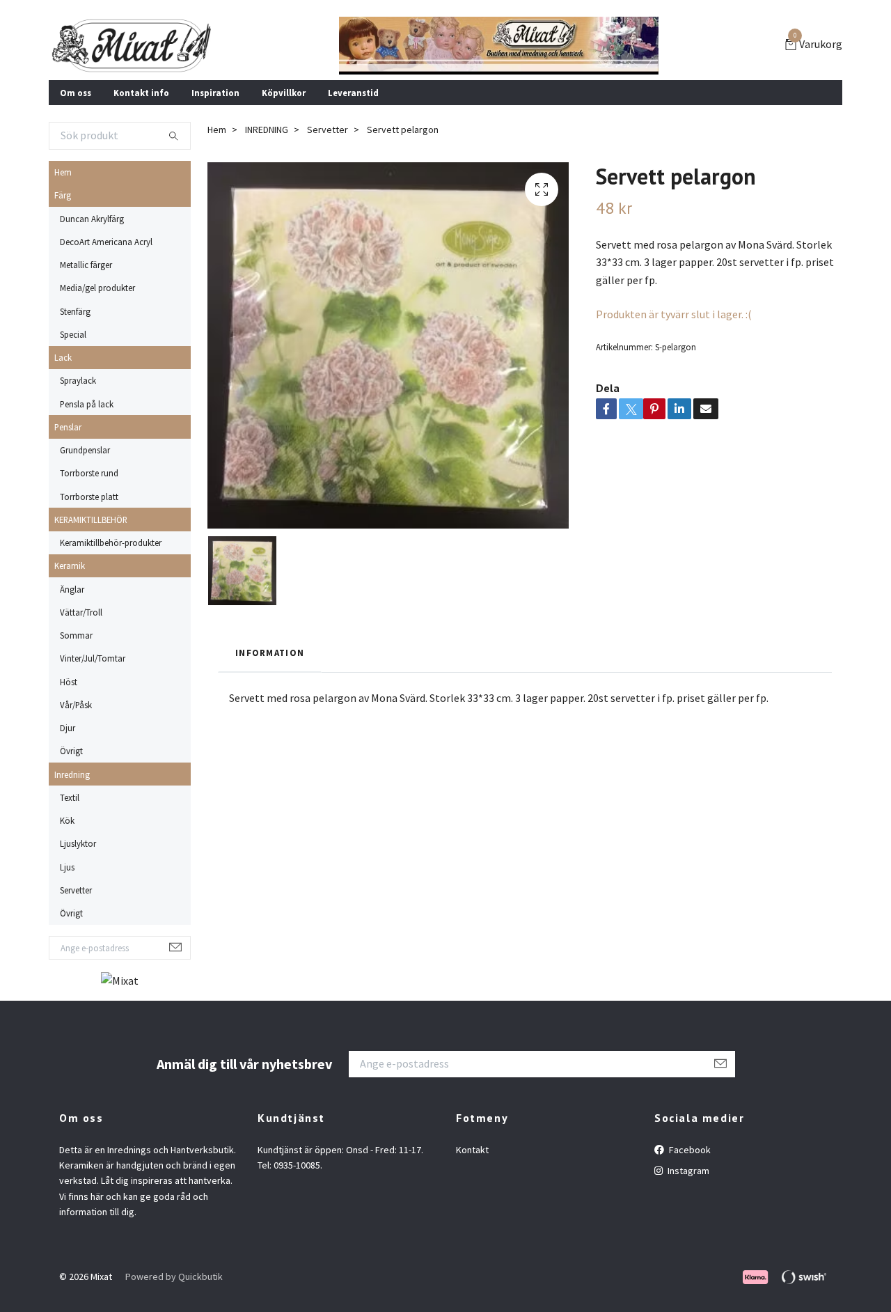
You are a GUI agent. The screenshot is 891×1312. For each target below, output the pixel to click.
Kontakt (472, 1149)
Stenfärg (75, 311)
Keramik (69, 565)
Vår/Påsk (76, 704)
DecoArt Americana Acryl (106, 241)
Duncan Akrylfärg (92, 218)
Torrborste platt (89, 496)
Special (73, 334)
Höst (68, 681)
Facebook (689, 1149)
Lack (63, 357)
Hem (63, 172)
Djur (67, 727)
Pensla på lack (86, 403)
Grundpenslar (85, 449)
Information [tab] (269, 652)
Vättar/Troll (81, 612)
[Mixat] (132, 45)
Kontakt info (141, 92)
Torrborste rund (89, 472)
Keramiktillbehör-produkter (110, 542)
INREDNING (266, 129)
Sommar (76, 635)
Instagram (687, 1170)
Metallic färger (86, 264)
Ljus (67, 867)
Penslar (67, 426)
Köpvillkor (284, 92)
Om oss (75, 92)
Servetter (76, 890)
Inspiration (215, 92)
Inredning (72, 774)
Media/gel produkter (97, 287)
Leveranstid (353, 92)
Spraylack (78, 380)
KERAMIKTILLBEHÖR (90, 519)
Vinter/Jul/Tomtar (92, 658)
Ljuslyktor (78, 843)
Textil (69, 797)
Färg (62, 195)
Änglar (72, 589)
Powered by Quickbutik (174, 1276)
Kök (67, 820)
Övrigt (71, 750)
